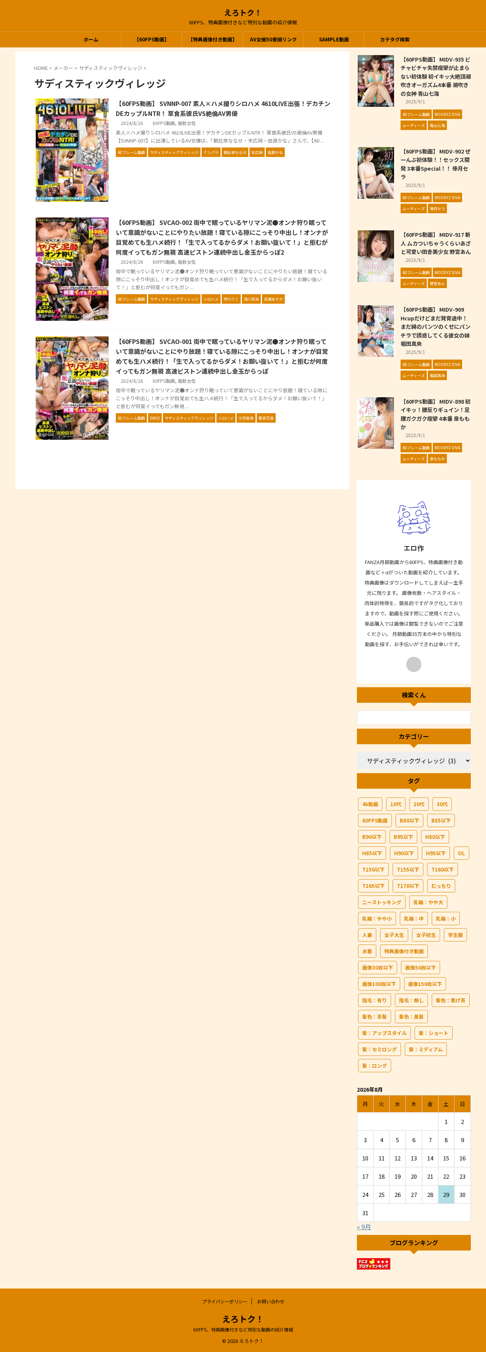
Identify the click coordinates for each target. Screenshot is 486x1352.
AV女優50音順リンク (273, 39)
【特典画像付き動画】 (212, 39)
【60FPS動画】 (151, 39)
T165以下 (373, 885)
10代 (395, 804)
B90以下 (372, 836)
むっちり (441, 885)
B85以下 (441, 820)
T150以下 (373, 869)
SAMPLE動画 (334, 39)
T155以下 (408, 869)
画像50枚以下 (420, 967)
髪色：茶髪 (374, 1016)
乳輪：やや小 (377, 918)
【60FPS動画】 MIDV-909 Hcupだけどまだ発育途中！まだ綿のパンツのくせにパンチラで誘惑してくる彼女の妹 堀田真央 (435, 326)
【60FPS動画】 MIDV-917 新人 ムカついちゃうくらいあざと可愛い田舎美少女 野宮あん (436, 242)
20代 (418, 804)
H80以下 (435, 836)
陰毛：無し (411, 1000)
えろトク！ (243, 12)
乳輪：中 (414, 918)
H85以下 (372, 853)
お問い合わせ (270, 1301)
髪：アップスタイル (384, 1033)
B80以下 (409, 820)
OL (461, 853)
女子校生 (426, 934)
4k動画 (370, 804)
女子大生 (394, 934)
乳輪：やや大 (428, 902)
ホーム (91, 39)
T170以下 (408, 885)
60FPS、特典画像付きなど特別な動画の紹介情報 (243, 1329)
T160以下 (442, 869)
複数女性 (187, 123)
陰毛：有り (374, 1000)
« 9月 (364, 1226)
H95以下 (436, 853)
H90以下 (404, 853)
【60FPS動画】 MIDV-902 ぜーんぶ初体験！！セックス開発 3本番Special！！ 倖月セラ (435, 164)
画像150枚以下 (425, 983)
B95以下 (403, 836)
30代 (442, 804)
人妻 (367, 934)
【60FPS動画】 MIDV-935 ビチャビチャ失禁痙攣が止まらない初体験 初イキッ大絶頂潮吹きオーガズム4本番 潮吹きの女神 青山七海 (436, 76)
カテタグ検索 (395, 39)
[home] (413, 664)
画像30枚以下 (377, 967)
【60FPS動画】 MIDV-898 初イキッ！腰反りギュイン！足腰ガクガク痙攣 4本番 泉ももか (435, 414)
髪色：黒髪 (411, 1016)
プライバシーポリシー (225, 1301)
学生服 (455, 934)
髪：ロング (374, 1065)
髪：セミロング (379, 1049)
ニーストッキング (381, 902)
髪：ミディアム (426, 1049)
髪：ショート (433, 1033)
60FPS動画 (164, 123)
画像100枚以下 (379, 983)
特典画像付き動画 (404, 951)
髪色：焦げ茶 (450, 1000)
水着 (367, 951)
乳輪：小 (446, 918)
